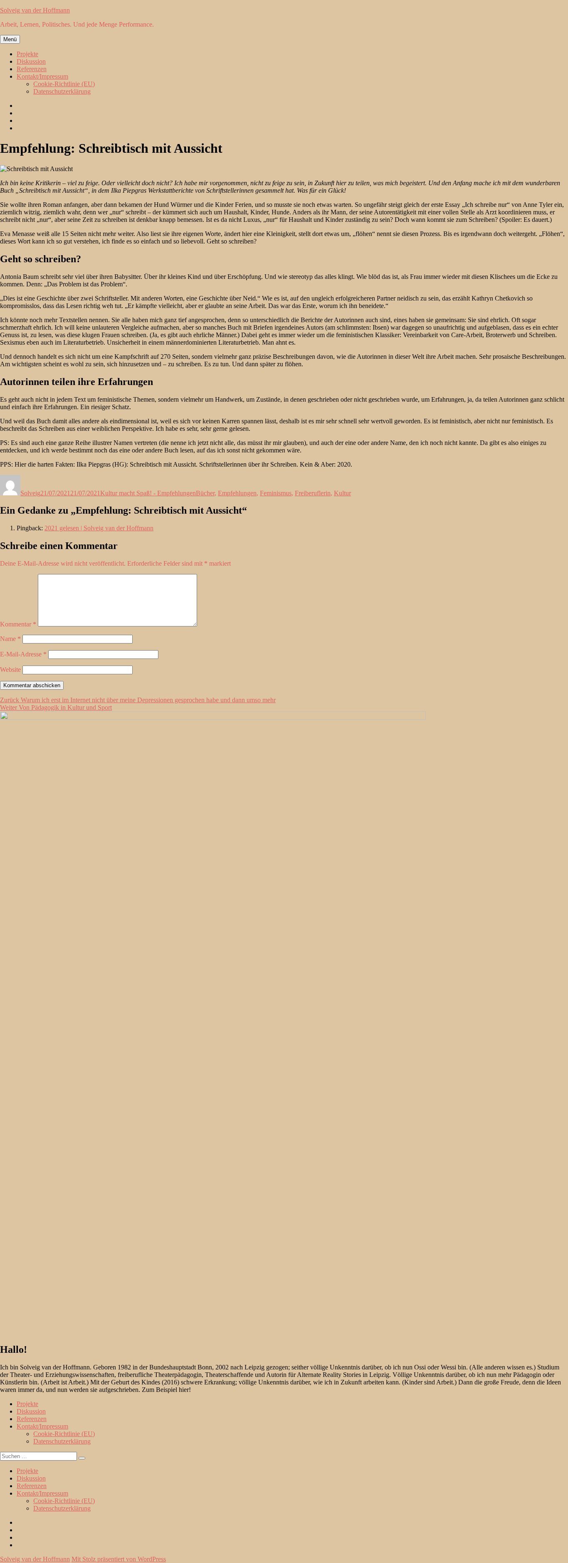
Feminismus (275, 493)
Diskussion (31, 61)
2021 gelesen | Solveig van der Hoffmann (98, 528)
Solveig (30, 493)
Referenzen (32, 68)
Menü (10, 39)
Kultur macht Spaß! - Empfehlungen (148, 493)
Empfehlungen (237, 493)
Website (10, 669)
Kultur (342, 493)
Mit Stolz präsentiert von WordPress (119, 1559)
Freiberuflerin (313, 493)
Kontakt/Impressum (42, 76)
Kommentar (18, 624)
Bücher (205, 493)
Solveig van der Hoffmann (35, 10)
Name (10, 638)
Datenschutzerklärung (62, 91)
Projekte (27, 53)
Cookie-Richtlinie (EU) (64, 83)
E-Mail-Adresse (23, 654)
